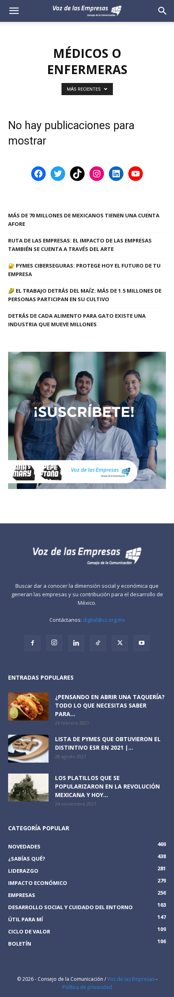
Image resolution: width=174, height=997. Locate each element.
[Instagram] (54, 643)
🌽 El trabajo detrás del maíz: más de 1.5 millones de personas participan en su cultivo (84, 295)
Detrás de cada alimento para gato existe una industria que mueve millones (77, 320)
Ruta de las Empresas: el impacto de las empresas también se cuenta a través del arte (80, 245)
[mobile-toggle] (14, 11)
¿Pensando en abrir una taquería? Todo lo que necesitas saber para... (110, 705)
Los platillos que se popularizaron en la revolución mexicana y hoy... (107, 786)
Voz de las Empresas (131, 979)
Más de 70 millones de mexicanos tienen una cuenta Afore (83, 219)
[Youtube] (142, 643)
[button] (162, 11)
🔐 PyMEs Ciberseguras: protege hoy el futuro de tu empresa (84, 270)
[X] (120, 643)
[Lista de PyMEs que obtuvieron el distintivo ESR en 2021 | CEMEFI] (28, 749)
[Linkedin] (76, 643)
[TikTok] (98, 643)
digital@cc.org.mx (104, 619)
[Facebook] (32, 643)
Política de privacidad (87, 987)
